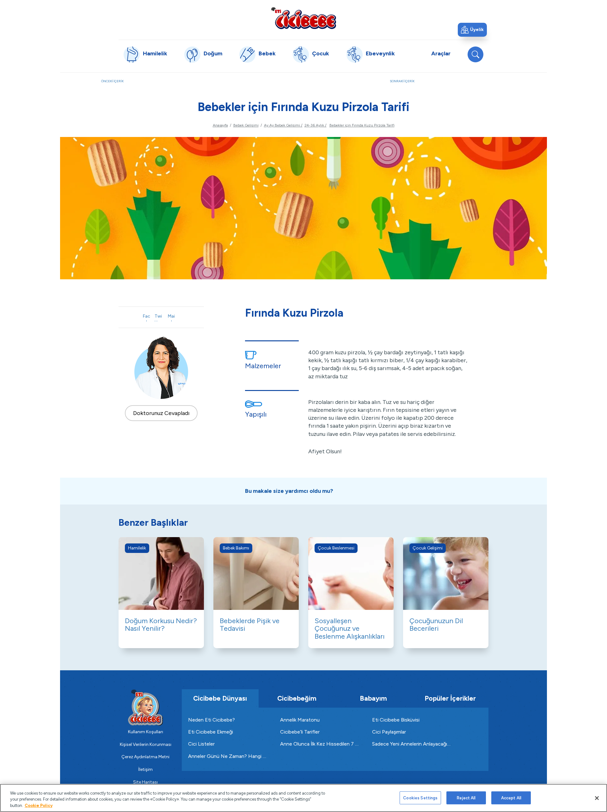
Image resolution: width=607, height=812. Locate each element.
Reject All (466, 797)
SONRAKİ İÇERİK (448, 84)
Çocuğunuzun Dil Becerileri (436, 625)
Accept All (511, 797)
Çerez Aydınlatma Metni (145, 756)
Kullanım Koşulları (145, 732)
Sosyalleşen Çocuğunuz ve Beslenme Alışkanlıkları (349, 628)
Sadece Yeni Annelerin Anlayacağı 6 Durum (411, 744)
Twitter (158, 317)
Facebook (146, 317)
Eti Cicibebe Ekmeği (210, 732)
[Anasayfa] (303, 18)
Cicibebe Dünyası (220, 698)
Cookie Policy (38, 805)
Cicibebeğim (296, 698)
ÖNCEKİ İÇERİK (132, 84)
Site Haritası (145, 782)
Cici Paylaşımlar (389, 732)
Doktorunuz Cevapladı (161, 413)
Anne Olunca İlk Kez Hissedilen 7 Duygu (319, 744)
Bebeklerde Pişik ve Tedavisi (249, 625)
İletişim (145, 769)
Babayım (373, 698)
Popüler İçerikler (450, 698)
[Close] (597, 798)
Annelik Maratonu (300, 720)
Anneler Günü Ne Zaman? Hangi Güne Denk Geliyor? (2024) (227, 756)
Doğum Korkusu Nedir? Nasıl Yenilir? (161, 625)
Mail (171, 317)
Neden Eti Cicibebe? (211, 720)
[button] (472, 30)
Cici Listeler (201, 744)
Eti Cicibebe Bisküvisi (396, 720)
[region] (303, 798)
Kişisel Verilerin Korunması (145, 744)
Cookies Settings (420, 797)
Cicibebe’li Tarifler (300, 732)
